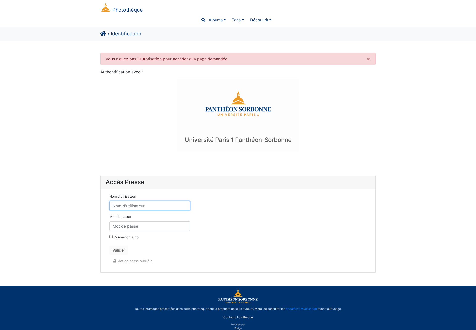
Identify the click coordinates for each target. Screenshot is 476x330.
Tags (236, 19)
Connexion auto (126, 237)
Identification (126, 34)
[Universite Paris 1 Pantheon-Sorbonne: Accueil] (238, 302)
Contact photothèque (238, 317)
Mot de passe (120, 217)
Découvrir (259, 19)
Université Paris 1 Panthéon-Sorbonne (238, 139)
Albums (216, 19)
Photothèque (127, 10)
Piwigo (238, 328)
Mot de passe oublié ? (134, 261)
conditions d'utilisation (301, 309)
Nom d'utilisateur (122, 196)
